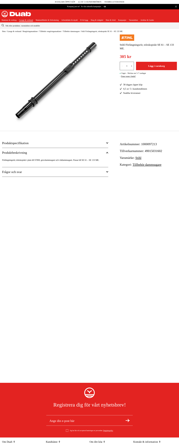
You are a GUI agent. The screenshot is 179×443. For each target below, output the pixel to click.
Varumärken (133, 20)
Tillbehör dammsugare (71, 31)
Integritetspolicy (108, 430)
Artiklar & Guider (147, 20)
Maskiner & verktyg (9, 20)
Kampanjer (122, 20)
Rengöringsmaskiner (30, 31)
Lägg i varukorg (156, 66)
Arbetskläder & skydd (69, 20)
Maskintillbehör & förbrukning (47, 20)
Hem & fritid (111, 20)
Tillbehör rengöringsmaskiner (50, 31)
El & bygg (84, 20)
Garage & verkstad (26, 20)
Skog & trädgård (97, 20)
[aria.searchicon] (3, 25)
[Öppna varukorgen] (175, 15)
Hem (4, 31)
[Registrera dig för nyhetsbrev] (128, 420)
